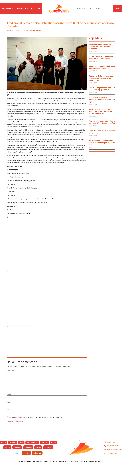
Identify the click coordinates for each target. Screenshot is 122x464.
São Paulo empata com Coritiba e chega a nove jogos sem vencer (102, 89)
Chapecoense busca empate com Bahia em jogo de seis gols (102, 67)
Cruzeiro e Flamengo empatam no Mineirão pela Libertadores (102, 57)
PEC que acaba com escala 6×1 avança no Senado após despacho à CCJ (102, 143)
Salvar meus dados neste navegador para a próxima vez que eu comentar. (35, 417)
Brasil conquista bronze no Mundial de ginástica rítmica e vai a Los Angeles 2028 (102, 111)
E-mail (9, 402)
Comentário (11, 370)
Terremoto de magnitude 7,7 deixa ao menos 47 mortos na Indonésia (102, 122)
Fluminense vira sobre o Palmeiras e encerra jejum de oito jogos (102, 99)
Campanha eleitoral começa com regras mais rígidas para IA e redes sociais (101, 78)
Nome (9, 394)
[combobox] (94, 8)
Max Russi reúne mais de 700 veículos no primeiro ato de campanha (100, 47)
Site (8, 409)
